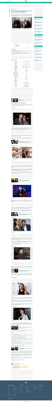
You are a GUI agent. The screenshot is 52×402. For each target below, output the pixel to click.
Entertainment (29, 2)
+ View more (28, 47)
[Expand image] (32, 17)
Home (15, 2)
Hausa (17, 2)
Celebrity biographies (13, 9)
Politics (22, 2)
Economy (35, 61)
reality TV (25, 300)
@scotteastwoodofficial (26, 86)
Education (34, 2)
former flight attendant (27, 266)
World (23, 2)
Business (26, 2)
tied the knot (13, 330)
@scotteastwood (26, 85)
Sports (36, 2)
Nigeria (19, 2)
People (32, 2)
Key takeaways (17, 45)
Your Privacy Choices (26, 401)
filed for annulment (13, 304)
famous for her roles (26, 273)
